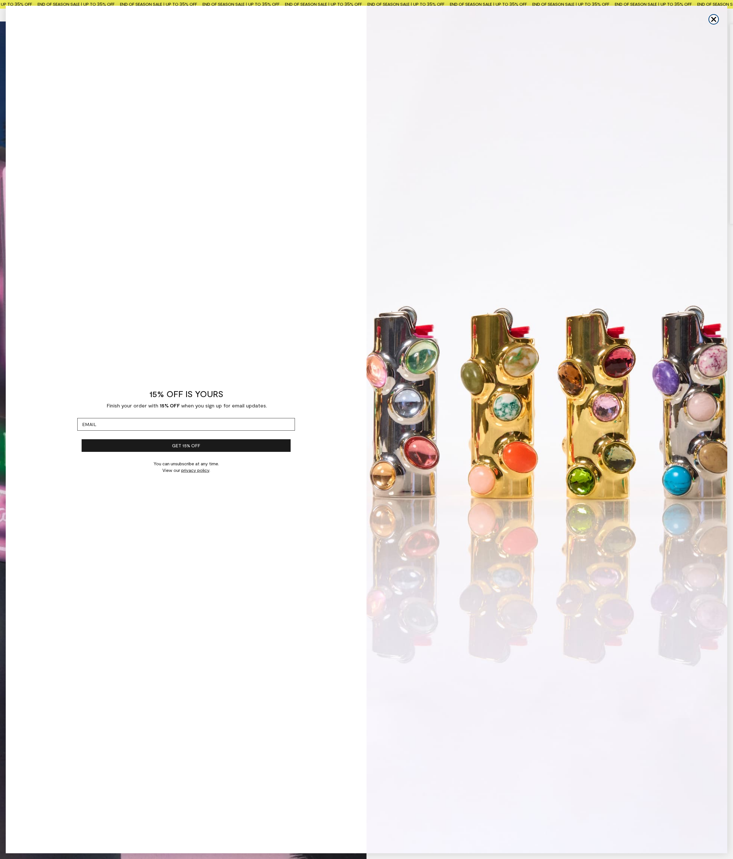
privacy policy (195, 470)
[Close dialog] (714, 19)
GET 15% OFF (186, 445)
